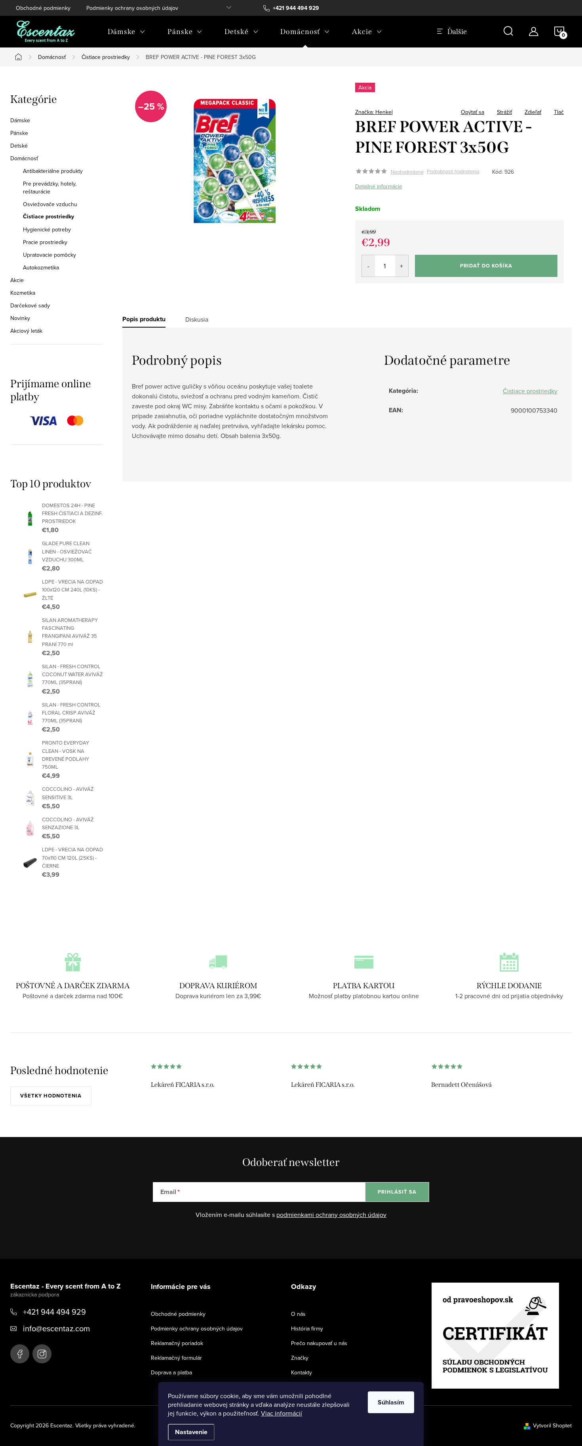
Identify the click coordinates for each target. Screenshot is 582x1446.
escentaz (19, 1353)
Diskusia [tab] (196, 319)
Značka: (374, 112)
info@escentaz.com (56, 1328)
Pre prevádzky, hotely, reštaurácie (49, 187)
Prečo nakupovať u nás (319, 1343)
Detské (19, 146)
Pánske (19, 133)
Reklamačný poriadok (177, 1343)
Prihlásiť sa (397, 1192)
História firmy (307, 1328)
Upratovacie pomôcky (49, 255)
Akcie (17, 280)
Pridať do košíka (486, 265)
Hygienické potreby (47, 229)
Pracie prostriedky (45, 242)
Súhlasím (391, 1402)
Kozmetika (22, 293)
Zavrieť (410, 109)
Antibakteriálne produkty (53, 171)
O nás (298, 1313)
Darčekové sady (30, 305)
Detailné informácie (378, 186)
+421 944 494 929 (54, 1311)
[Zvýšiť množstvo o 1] (401, 266)
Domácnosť (24, 158)
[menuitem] (126, 31)
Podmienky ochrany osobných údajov (132, 8)
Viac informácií (281, 1413)
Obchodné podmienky (43, 8)
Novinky (20, 318)
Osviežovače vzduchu (50, 204)
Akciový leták (26, 331)
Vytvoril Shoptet (552, 1425)
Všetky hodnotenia (51, 1095)
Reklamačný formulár (176, 1358)
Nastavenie (191, 1432)
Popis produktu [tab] (143, 319)
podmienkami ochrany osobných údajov (331, 1214)
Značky (299, 1357)
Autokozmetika (41, 267)
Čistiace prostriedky (48, 217)
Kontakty (301, 1372)
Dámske (20, 120)
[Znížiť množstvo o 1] (368, 266)
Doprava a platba (171, 1372)
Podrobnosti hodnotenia (453, 172)
